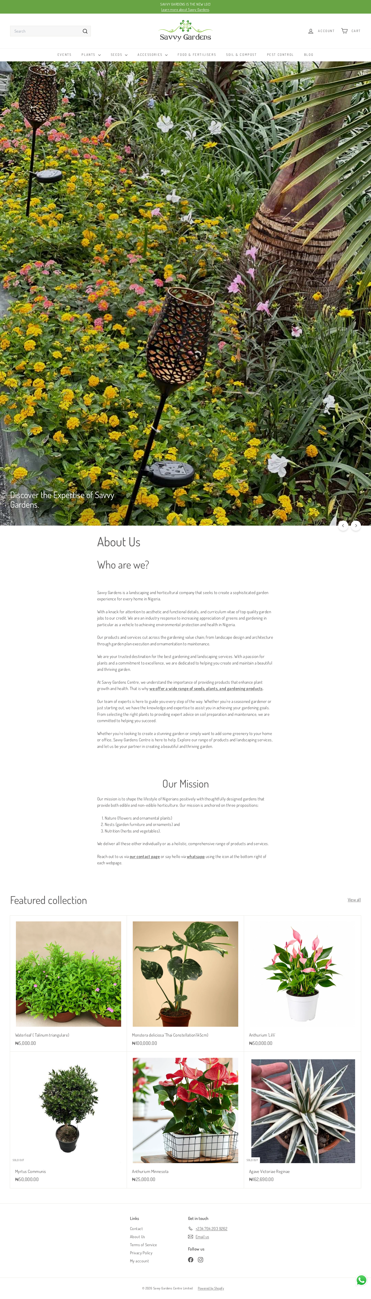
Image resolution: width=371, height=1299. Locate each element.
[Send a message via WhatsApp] (361, 1280)
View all (354, 899)
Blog (308, 55)
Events (65, 55)
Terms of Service (143, 1244)
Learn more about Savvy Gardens (185, 9)
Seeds (117, 55)
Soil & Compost (241, 55)
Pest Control (280, 55)
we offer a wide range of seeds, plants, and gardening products (205, 688)
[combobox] (50, 31)
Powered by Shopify (211, 1288)
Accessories (151, 55)
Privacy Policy (141, 1252)
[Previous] (343, 526)
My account (139, 1260)
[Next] (356, 526)
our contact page (145, 856)
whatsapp (196, 856)
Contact (136, 1228)
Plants (89, 55)
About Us (137, 1236)
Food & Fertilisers (197, 55)
